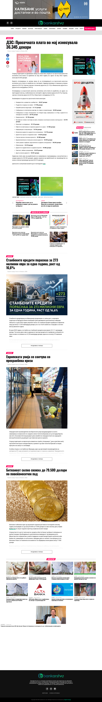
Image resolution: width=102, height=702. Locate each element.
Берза (76, 28)
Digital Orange (67, 699)
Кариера (59, 28)
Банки (12, 28)
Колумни (65, 28)
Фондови (71, 28)
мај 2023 (41, 197)
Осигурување (52, 28)
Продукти (18, 28)
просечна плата (48, 197)
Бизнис (45, 28)
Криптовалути (38, 28)
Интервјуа (30, 28)
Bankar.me (12, 529)
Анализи (24, 28)
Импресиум (45, 693)
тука (44, 163)
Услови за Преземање (55, 693)
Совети (81, 28)
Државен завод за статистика (29, 197)
